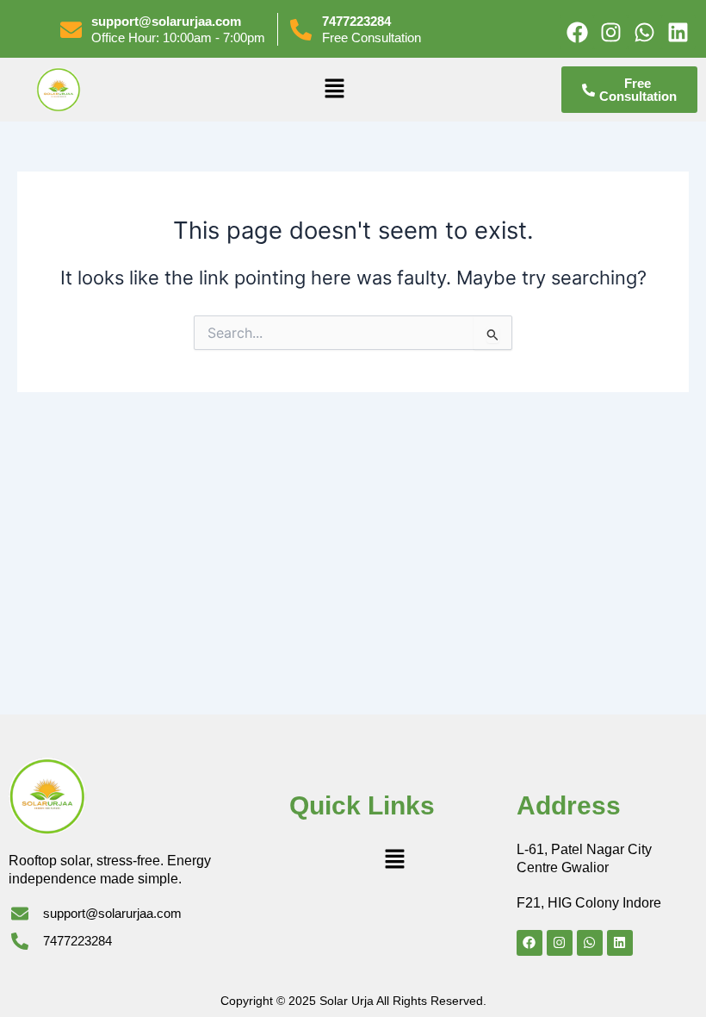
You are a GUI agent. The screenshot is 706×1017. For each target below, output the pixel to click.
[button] (334, 89)
